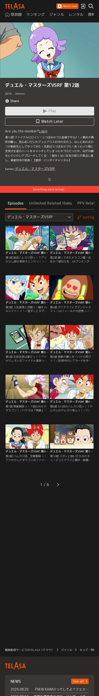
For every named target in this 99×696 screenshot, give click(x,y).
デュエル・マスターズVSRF (35, 168)
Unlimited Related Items (50, 203)
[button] (67, 6)
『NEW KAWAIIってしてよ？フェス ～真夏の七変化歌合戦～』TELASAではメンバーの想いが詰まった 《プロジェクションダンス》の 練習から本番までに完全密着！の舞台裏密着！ (61, 689)
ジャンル (66, 650)
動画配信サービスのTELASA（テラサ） (29, 650)
